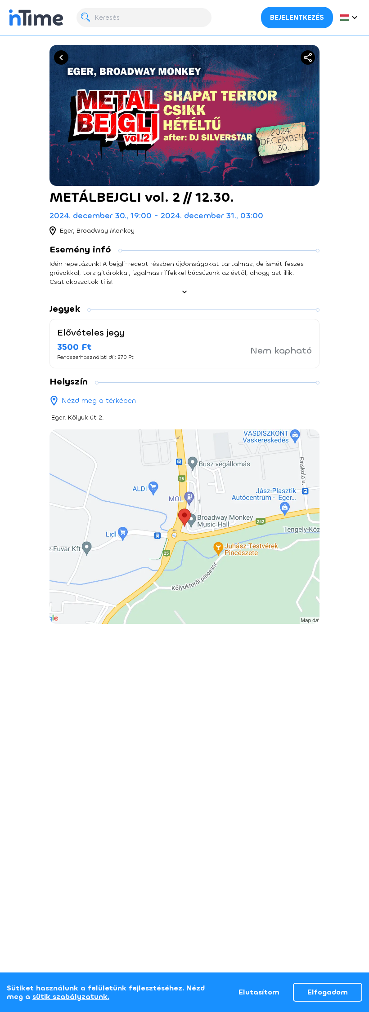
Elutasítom (258, 992)
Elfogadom (327, 992)
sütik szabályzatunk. (70, 996)
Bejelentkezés (297, 17)
